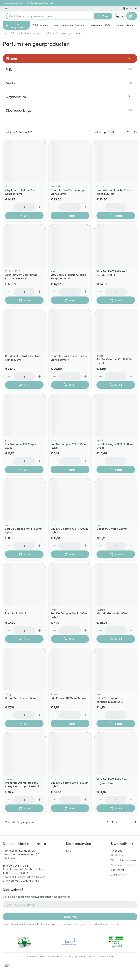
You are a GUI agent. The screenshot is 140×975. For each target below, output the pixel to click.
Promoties (9, 33)
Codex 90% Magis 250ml (111, 528)
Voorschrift (117, 869)
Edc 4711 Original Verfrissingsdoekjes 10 (109, 699)
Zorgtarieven (119, 874)
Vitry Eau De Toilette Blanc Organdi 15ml (112, 781)
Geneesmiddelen (22, 106)
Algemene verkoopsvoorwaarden (44, 956)
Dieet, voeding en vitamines (22, 53)
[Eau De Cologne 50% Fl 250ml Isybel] (70, 584)
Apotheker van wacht (124, 865)
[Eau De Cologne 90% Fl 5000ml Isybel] (70, 753)
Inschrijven (70, 917)
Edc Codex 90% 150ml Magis (68, 698)
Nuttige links (118, 855)
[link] (108, 822)
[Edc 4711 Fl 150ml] (24, 584)
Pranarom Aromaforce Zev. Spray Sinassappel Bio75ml (22, 784)
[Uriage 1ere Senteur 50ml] (24, 669)
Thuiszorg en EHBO (22, 90)
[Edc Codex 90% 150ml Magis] (70, 669)
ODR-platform (106, 956)
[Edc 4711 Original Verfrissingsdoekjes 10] (115, 669)
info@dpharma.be (31, 869)
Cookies (92, 956)
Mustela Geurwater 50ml (111, 613)
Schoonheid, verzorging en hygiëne (22, 42)
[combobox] (50, 16)
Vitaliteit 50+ (22, 73)
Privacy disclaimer (75, 956)
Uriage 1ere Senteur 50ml (20, 698)
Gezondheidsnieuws (123, 860)
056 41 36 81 (22, 865)
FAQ (68, 850)
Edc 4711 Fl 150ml (15, 613)
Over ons (116, 850)
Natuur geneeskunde (22, 82)
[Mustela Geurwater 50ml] (115, 584)
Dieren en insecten (22, 98)
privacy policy (115, 924)
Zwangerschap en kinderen (22, 64)
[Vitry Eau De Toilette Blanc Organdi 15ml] (115, 753)
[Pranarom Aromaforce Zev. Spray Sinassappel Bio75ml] (24, 753)
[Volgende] (134, 822)
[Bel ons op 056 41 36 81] (117, 16)
